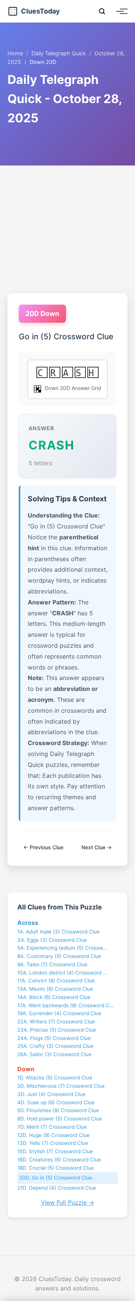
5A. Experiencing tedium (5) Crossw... (62, 948)
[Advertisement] (67, 229)
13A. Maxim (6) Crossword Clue (55, 989)
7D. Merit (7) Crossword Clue (52, 1127)
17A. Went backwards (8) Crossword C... (65, 1005)
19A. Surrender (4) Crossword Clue (59, 1013)
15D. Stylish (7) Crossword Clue (55, 1151)
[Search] (102, 11)
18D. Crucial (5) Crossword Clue (55, 1168)
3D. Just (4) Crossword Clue (51, 1094)
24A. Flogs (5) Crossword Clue (54, 1038)
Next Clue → (96, 847)
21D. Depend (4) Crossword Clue (56, 1188)
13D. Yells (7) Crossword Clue (52, 1143)
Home (15, 53)
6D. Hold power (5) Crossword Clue (59, 1119)
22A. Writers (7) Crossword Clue (56, 1022)
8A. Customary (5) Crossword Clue (59, 956)
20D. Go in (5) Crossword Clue (55, 1178)
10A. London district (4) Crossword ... (62, 973)
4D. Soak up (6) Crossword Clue (55, 1102)
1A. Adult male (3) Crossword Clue (58, 932)
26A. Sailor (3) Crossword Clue (54, 1054)
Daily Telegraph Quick (59, 53)
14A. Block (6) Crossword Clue (53, 997)
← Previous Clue (43, 847)
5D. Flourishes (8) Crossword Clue (58, 1110)
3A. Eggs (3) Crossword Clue (52, 940)
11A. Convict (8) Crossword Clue (56, 981)
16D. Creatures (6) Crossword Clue (59, 1160)
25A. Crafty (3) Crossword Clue (55, 1046)
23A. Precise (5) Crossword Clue (56, 1030)
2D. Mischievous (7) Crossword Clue (61, 1086)
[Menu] (120, 11)
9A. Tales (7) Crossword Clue (52, 964)
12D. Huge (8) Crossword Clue (53, 1135)
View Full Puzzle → (67, 1202)
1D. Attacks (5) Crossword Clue (54, 1078)
